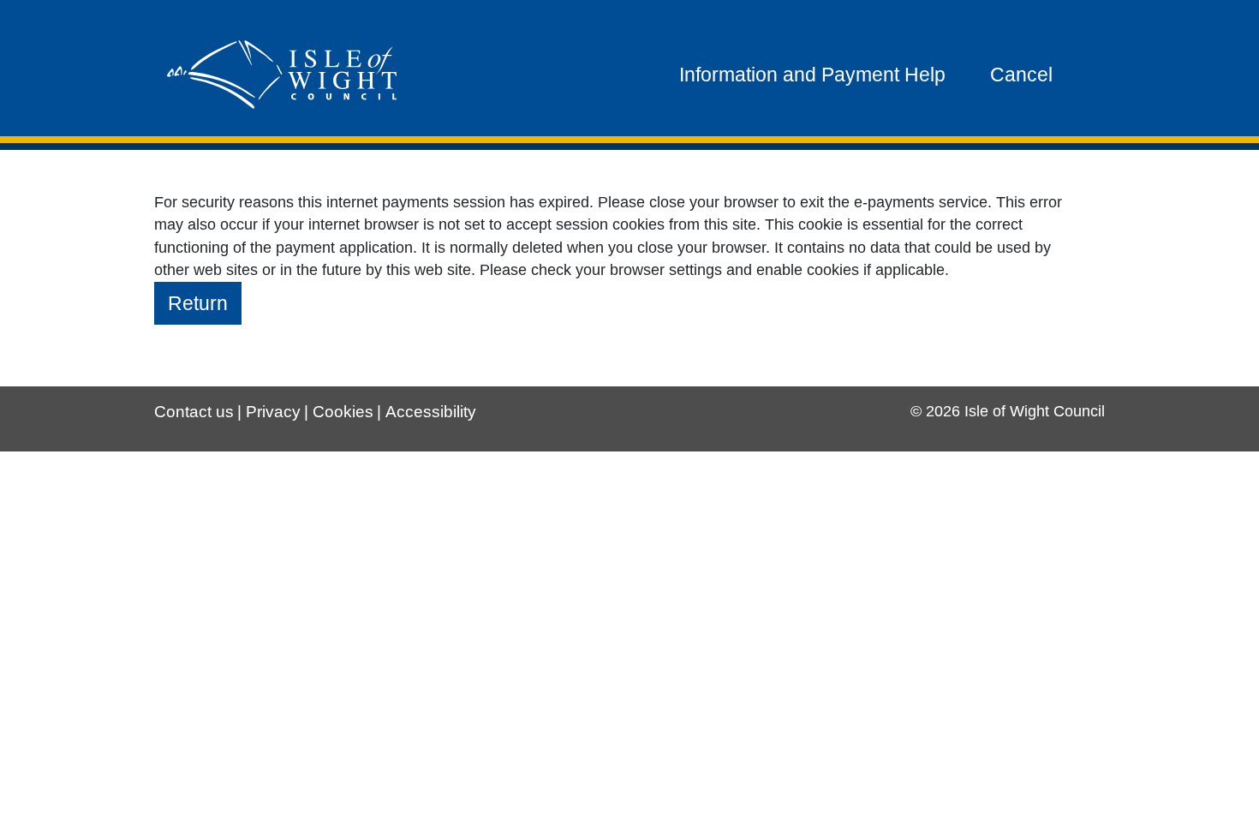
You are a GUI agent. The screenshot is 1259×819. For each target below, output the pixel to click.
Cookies (343, 412)
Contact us (194, 412)
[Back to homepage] (282, 74)
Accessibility (430, 412)
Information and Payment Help (812, 74)
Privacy (273, 412)
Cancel (1021, 74)
